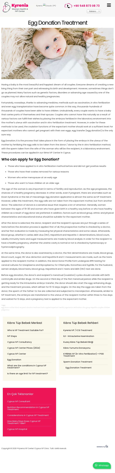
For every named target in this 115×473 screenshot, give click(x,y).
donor (7, 307)
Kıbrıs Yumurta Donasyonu (76, 347)
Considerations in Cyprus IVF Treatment (28, 415)
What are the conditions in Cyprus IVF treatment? (26, 366)
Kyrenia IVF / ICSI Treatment (77, 330)
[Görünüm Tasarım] (102, 446)
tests (43, 307)
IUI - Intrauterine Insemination (78, 336)
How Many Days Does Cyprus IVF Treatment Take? (24, 422)
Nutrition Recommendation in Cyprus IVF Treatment (28, 408)
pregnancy (5, 310)
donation (29, 307)
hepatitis (94, 307)
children (107, 307)
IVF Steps (12, 336)
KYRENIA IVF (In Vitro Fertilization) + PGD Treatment (83, 354)
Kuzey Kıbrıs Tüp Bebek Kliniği (78, 341)
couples (101, 307)
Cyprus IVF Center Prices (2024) (23, 347)
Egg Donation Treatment (57, 23)
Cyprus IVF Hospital (17, 429)
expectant (55, 307)
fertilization (78, 307)
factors (70, 307)
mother (12, 307)
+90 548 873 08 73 (86, 6)
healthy (62, 307)
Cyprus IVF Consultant (18, 401)
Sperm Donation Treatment (77, 361)
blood (17, 307)
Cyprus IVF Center (16, 353)
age (66, 307)
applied (48, 307)
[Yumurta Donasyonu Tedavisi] (57, 78)
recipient (22, 307)
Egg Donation (14, 359)
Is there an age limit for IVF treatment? (27, 373)
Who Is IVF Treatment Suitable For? (25, 330)
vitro (84, 307)
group (88, 307)
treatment (37, 307)
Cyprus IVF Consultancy (19, 341)
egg (2, 307)
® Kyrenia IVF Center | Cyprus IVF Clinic (16, 7)
